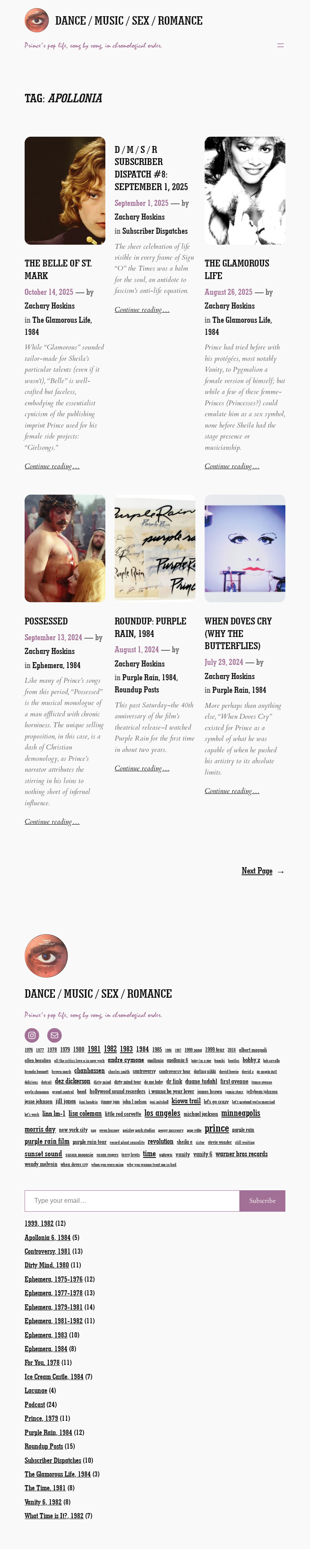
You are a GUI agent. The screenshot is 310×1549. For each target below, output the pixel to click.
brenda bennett (36, 1071)
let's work (32, 1114)
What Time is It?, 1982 (54, 1515)
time (149, 1152)
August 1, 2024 (137, 649)
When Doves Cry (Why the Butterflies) (238, 633)
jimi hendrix (88, 1102)
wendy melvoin (41, 1164)
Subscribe (262, 1200)
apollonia (155, 1060)
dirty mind (102, 1082)
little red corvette (123, 1113)
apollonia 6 (177, 1060)
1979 (65, 1049)
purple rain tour (90, 1141)
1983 (126, 1048)
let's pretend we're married (253, 1101)
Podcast (35, 1404)
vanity (183, 1154)
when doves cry (74, 1164)
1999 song (193, 1049)
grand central (63, 1091)
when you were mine (107, 1164)
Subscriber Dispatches (155, 230)
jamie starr (234, 1091)
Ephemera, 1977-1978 (54, 1292)
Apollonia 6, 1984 (48, 1237)
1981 (94, 1048)
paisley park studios (139, 1130)
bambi (219, 1060)
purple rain (243, 1129)
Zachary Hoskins (50, 305)
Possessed (46, 621)
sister (200, 1142)
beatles (233, 1060)
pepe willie (194, 1130)
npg (93, 1130)
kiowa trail (186, 1100)
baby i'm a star (201, 1060)
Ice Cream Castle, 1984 (54, 1376)
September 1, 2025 (142, 202)
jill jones (66, 1100)
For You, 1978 (42, 1362)
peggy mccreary (171, 1130)
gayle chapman (37, 1091)
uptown (165, 1154)
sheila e (185, 1141)
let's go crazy (216, 1101)
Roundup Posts (137, 689)
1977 (40, 1050)
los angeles (162, 1112)
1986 (168, 1050)
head (81, 1091)
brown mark (61, 1071)
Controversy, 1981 (48, 1251)
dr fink (174, 1081)
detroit (46, 1082)
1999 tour (214, 1049)
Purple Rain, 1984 (149, 677)
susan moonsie (79, 1154)
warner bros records (242, 1153)
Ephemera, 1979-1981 (54, 1307)
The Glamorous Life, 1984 (58, 1474)
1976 (29, 1049)
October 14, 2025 (49, 291)
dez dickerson (72, 1081)
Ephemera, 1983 (46, 1335)
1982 (110, 1048)
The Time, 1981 (45, 1487)
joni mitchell (159, 1102)
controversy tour (175, 1070)
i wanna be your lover (171, 1091)
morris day (40, 1129)
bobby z (251, 1059)
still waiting (245, 1142)
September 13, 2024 (53, 637)
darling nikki (205, 1071)
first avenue (234, 1081)
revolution (161, 1141)
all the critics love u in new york (79, 1060)
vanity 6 (202, 1153)
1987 (178, 1050)
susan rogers (107, 1154)
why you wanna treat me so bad (151, 1164)
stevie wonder (220, 1142)
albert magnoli (253, 1049)
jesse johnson (38, 1101)
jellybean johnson (262, 1091)
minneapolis (240, 1112)
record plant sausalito (127, 1142)
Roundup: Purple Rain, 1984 (150, 627)
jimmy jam (110, 1101)
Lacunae (36, 1390)
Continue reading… (52, 466)
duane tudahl (201, 1080)
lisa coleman (85, 1113)
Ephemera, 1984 (56, 665)
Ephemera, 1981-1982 (54, 1320)
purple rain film (47, 1141)
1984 (142, 1049)
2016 (232, 1050)
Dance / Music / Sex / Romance (129, 20)
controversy (144, 1071)
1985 (157, 1049)
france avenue (261, 1082)
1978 (52, 1049)
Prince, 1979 (41, 1418)
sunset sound (43, 1153)
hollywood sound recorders (117, 1091)
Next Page (263, 870)
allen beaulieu (38, 1060)
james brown (209, 1091)
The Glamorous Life (237, 269)
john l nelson (135, 1101)
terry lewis (130, 1154)
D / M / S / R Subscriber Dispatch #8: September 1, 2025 (151, 168)
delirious (31, 1082)
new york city (73, 1129)
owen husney (109, 1130)
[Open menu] (280, 45)
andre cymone (126, 1059)
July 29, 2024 (224, 661)
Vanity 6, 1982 (43, 1502)
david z (247, 1071)
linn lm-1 (53, 1113)
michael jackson (201, 1113)
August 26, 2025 (229, 291)
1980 (78, 1049)
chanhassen (89, 1070)
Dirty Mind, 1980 (47, 1265)
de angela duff (267, 1071)
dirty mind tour (127, 1081)
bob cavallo (271, 1060)
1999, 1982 (39, 1223)
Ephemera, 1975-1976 (54, 1279)
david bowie (229, 1071)
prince (217, 1127)
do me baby (153, 1082)
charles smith (119, 1071)
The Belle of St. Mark (58, 269)
